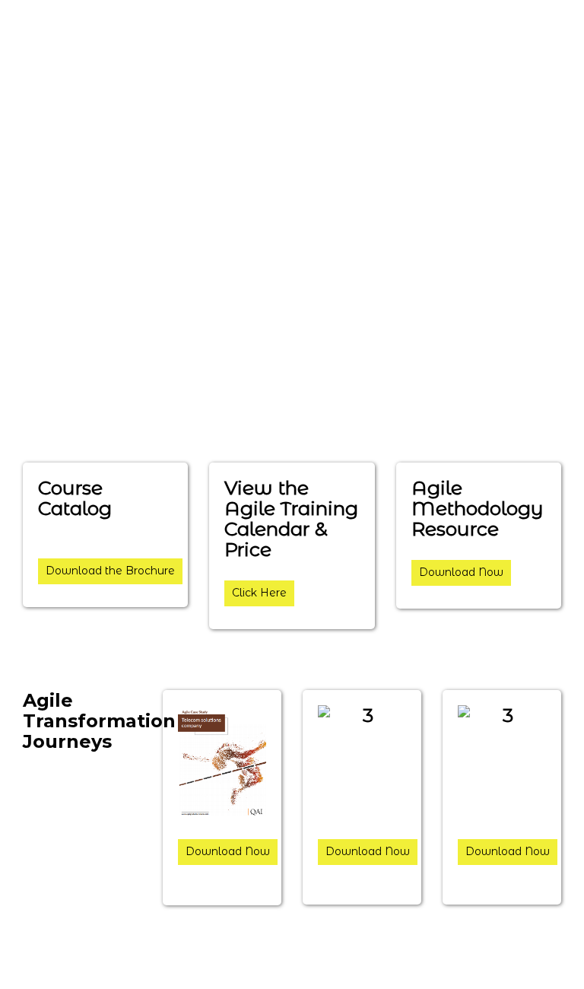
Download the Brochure (110, 570)
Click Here (259, 592)
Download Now (461, 572)
